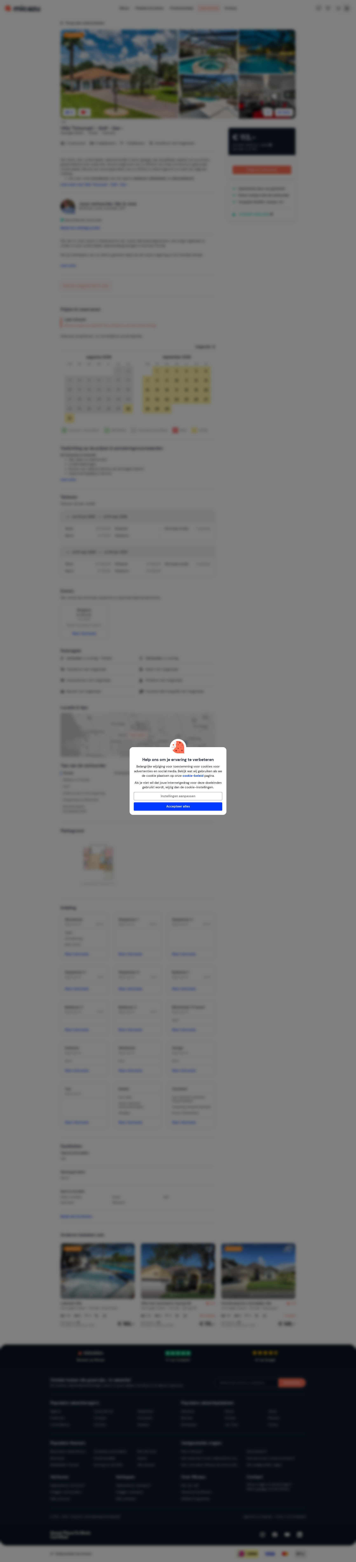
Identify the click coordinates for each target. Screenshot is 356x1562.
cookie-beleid (193, 776)
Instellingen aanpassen (178, 796)
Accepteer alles (178, 806)
